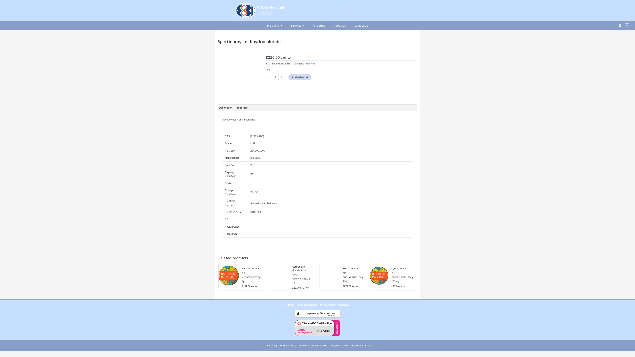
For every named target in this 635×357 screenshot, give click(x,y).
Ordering (319, 25)
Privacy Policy (328, 304)
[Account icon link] (619, 25)
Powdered (310, 63)
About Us (340, 25)
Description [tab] (225, 107)
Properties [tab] (241, 107)
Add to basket (300, 77)
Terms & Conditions (307, 304)
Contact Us (361, 25)
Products (273, 25)
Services (296, 25)
